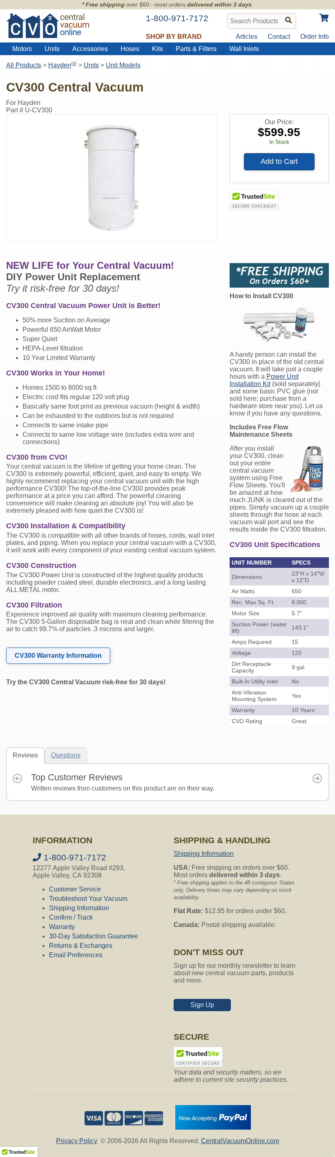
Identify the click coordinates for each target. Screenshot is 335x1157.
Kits (157, 48)
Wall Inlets (244, 48)
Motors (22, 48)
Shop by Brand (174, 36)
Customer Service (75, 889)
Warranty (62, 926)
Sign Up (202, 1004)
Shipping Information (79, 908)
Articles (246, 36)
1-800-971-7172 (73, 857)
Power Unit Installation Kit (264, 380)
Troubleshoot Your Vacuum (88, 898)
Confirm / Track (71, 917)
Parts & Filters (196, 48)
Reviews (25, 755)
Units (52, 48)
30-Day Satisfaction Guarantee (93, 936)
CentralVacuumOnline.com (240, 1140)
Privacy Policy (76, 1140)
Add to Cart (279, 161)
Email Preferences (76, 955)
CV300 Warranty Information (58, 655)
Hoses (130, 48)
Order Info (314, 36)
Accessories (90, 48)
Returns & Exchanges (80, 945)
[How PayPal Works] (213, 1127)
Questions (65, 755)
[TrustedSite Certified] (254, 200)
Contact (279, 36)
